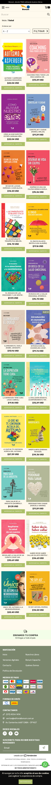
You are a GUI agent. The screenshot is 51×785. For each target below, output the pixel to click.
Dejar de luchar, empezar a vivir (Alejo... (13, 187)
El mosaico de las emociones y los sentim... (13, 294)
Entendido (25, 782)
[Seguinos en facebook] (11, 733)
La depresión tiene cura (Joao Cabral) (13, 399)
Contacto (7, 665)
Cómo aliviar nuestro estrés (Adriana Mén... (13, 135)
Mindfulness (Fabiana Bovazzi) (38, 451)
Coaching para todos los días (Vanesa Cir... (38, 76)
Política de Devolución (12, 671)
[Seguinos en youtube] (16, 733)
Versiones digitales (11, 660)
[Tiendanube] (25, 756)
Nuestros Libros (32, 654)
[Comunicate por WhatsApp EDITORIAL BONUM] (45, 764)
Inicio (4, 20)
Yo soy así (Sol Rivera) (38, 607)
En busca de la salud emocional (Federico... (38, 295)
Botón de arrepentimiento (25, 768)
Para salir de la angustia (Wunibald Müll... (13, 502)
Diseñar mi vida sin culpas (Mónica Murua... (38, 188)
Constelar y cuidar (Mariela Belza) (37, 131)
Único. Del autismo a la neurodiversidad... (13, 608)
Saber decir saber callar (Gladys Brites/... (38, 554)
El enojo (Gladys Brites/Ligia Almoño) (38, 242)
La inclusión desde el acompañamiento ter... (37, 399)
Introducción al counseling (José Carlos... (38, 347)
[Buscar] (48, 14)
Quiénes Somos (32, 665)
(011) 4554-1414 (13, 714)
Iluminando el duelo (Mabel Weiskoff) (13, 347)
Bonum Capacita (33, 660)
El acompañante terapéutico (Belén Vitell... (13, 240)
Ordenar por (6, 26)
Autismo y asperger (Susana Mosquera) (13, 79)
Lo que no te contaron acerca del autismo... (13, 450)
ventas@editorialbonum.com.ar (20, 718)
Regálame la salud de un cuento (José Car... (13, 556)
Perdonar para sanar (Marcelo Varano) (37, 505)
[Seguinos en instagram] (5, 733)
